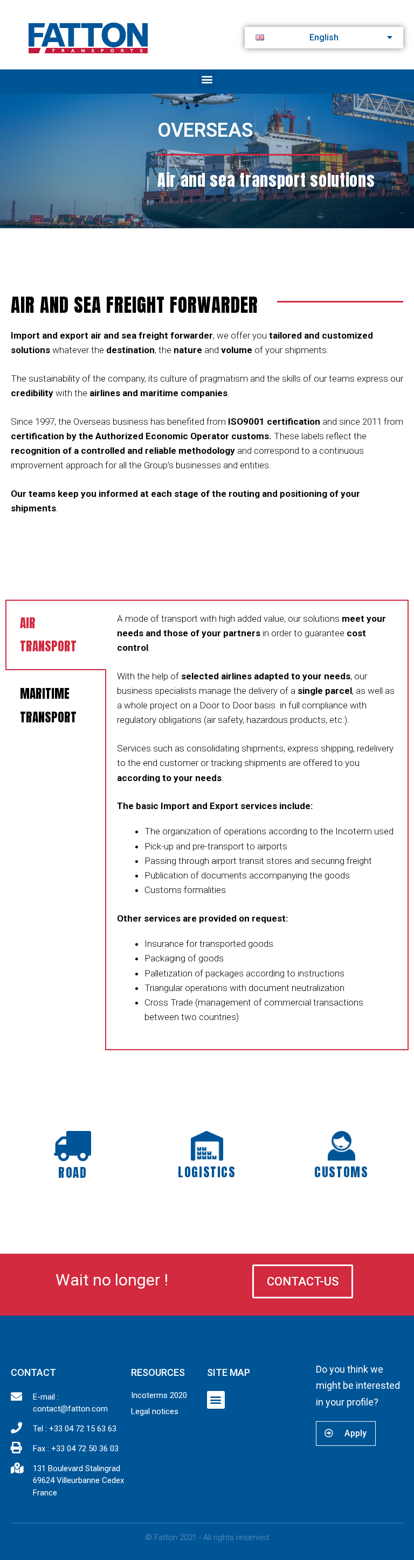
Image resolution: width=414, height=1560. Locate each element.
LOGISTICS (207, 1172)
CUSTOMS (341, 1172)
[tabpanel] (257, 825)
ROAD (72, 1172)
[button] (207, 79)
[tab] (55, 635)
